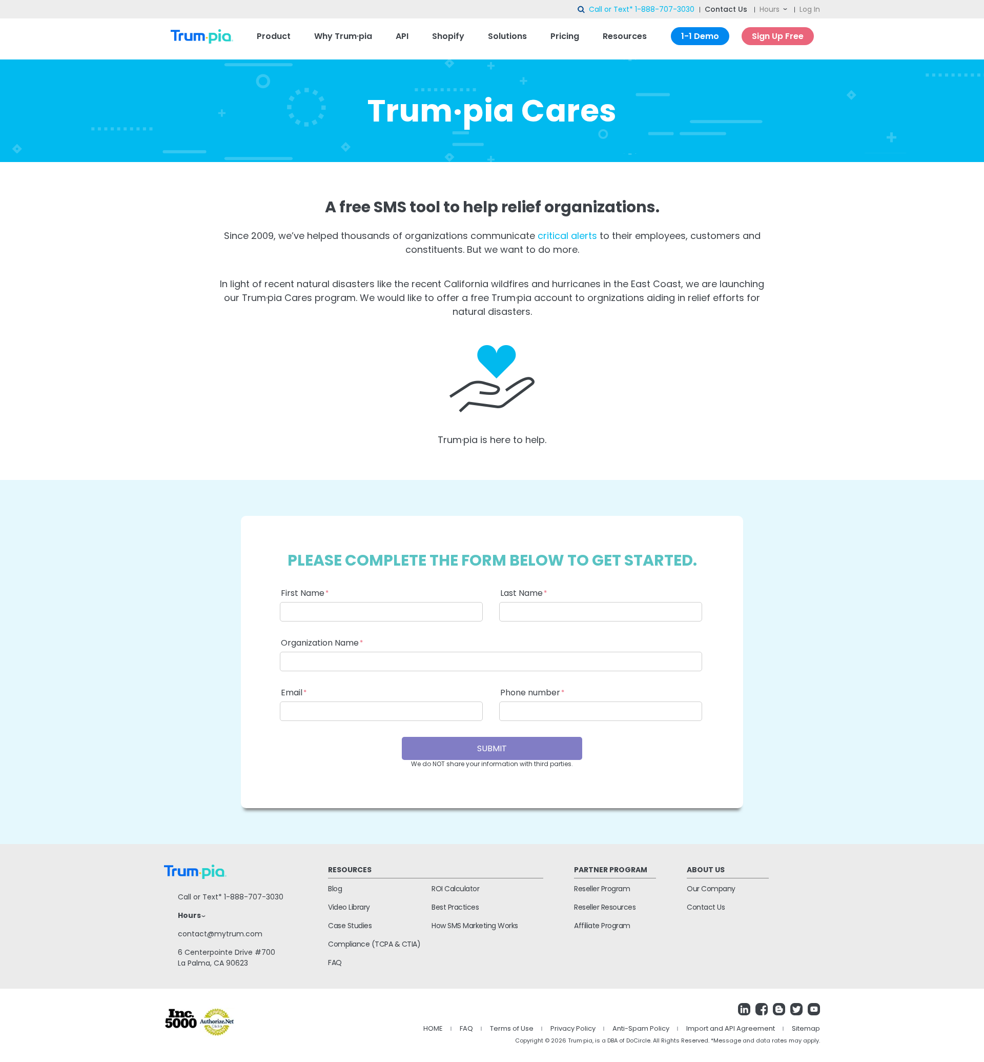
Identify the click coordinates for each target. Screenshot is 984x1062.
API (402, 36)
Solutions (507, 36)
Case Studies (350, 925)
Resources (625, 36)
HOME (433, 1028)
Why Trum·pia (343, 36)
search (582, 10)
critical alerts (567, 235)
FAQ (335, 962)
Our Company (711, 889)
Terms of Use (512, 1028)
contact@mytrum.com (220, 934)
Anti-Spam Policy (640, 1028)
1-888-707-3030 (664, 9)
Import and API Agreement (730, 1028)
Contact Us (726, 9)
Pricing (564, 36)
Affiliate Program (602, 925)
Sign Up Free (778, 36)
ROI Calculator (455, 889)
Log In (809, 9)
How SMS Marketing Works (475, 925)
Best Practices (455, 907)
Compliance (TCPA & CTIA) (374, 944)
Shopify (448, 36)
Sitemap (806, 1028)
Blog (335, 889)
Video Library (349, 907)
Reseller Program (602, 889)
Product (274, 36)
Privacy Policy (573, 1028)
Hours (770, 9)
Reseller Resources (605, 907)
